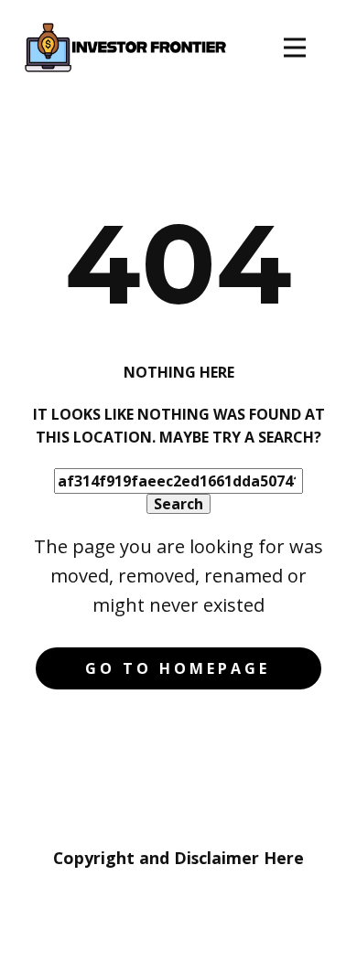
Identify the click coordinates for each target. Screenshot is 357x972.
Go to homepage (177, 668)
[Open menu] (294, 47)
